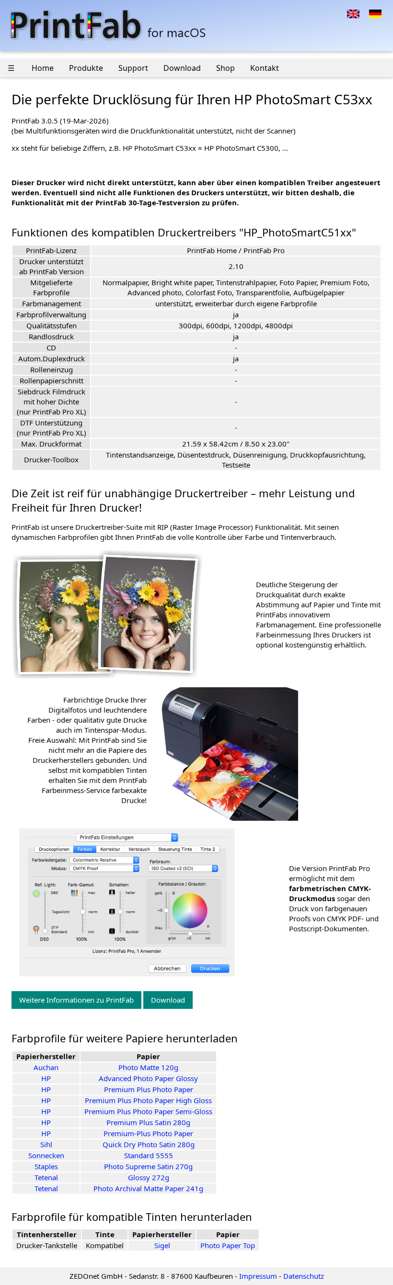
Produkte (86, 68)
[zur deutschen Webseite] (375, 13)
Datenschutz (303, 1276)
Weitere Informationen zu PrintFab (76, 1000)
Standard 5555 (148, 1155)
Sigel (162, 1245)
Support (133, 68)
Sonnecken (46, 1155)
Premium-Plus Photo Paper (148, 1133)
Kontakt (264, 68)
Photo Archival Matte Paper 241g (148, 1188)
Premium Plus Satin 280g (148, 1122)
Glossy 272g (148, 1177)
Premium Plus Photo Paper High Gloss (148, 1100)
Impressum (258, 1276)
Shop (225, 68)
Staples (46, 1166)
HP (46, 1078)
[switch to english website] (353, 13)
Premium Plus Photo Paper (148, 1089)
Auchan (46, 1067)
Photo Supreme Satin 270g (148, 1166)
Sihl (46, 1144)
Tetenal (46, 1177)
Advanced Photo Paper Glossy (148, 1078)
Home (43, 68)
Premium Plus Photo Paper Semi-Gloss (148, 1111)
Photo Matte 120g (148, 1067)
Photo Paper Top (227, 1245)
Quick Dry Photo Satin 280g (149, 1144)
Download (182, 68)
